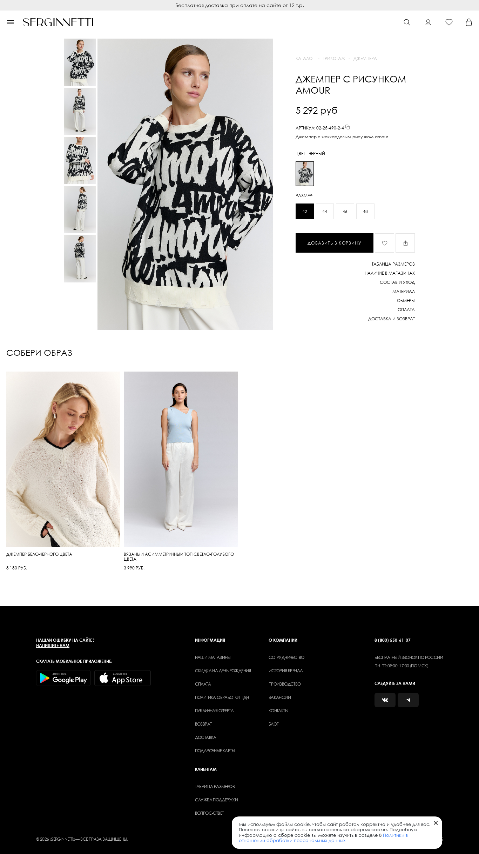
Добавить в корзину (335, 243)
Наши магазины (213, 657)
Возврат (203, 724)
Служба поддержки (216, 799)
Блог (274, 724)
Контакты (278, 710)
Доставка (205, 737)
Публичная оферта (214, 710)
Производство (285, 684)
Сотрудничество (286, 657)
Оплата (203, 684)
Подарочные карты (215, 750)
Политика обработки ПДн (222, 697)
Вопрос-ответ (209, 813)
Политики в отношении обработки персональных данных (323, 837)
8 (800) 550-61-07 (393, 640)
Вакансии (280, 697)
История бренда (286, 670)
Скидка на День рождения (223, 670)
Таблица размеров (215, 786)
